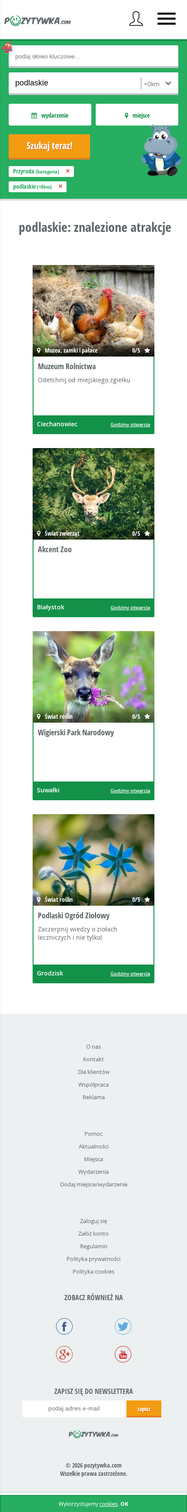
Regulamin (93, 1246)
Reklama (94, 1097)
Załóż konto (93, 1233)
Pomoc (93, 1134)
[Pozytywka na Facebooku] (64, 1327)
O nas (93, 1046)
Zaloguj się (93, 1221)
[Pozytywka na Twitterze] (123, 1327)
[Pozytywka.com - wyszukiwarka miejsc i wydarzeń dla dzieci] (37, 22)
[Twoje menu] (136, 18)
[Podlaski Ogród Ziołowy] (93, 861)
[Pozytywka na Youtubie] (123, 1355)
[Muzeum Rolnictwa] (93, 312)
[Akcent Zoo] (93, 495)
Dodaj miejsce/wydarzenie (93, 1184)
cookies (109, 1503)
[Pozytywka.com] (94, 1433)
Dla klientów (94, 1072)
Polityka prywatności (93, 1259)
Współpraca (93, 1084)
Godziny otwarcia (130, 424)
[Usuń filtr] (68, 171)
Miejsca (93, 1159)
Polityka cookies (93, 1271)
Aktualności (94, 1146)
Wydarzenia (93, 1172)
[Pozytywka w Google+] (64, 1355)
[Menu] (166, 18)
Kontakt (93, 1059)
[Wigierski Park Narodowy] (93, 678)
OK (124, 1504)
